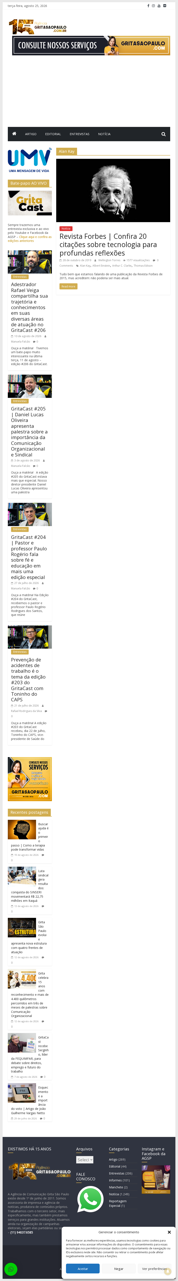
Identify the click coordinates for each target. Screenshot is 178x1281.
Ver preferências (154, 1268)
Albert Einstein (101, 265)
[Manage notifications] (167, 1271)
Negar (119, 1268)
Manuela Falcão (21, 341)
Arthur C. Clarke (122, 265)
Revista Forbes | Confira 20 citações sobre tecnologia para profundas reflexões (108, 244)
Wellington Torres (109, 260)
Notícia (104, 134)
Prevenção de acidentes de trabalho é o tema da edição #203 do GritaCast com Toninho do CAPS (28, 679)
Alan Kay (85, 265)
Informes (115, 1180)
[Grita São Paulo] (14, 134)
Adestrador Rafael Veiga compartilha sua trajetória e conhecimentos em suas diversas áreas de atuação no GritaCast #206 (29, 307)
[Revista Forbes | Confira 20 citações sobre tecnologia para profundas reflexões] (113, 161)
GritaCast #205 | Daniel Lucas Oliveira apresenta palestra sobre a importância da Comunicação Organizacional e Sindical (29, 431)
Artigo (30, 134)
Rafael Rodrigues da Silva (27, 711)
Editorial (53, 134)
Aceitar (83, 1268)
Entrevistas (79, 134)
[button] (169, 1232)
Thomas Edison (143, 265)
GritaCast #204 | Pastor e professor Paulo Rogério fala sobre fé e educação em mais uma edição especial (29, 557)
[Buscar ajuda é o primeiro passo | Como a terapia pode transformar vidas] (22, 822)
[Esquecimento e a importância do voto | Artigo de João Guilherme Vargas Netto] (22, 1086)
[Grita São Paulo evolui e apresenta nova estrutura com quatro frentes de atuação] (22, 920)
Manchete (116, 1187)
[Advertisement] (89, 94)
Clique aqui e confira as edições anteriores (30, 239)
